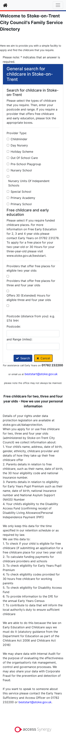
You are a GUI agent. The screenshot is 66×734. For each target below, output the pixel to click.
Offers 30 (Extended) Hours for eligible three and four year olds (29, 298)
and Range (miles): (19, 339)
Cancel (45, 358)
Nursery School (21, 170)
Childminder (19, 139)
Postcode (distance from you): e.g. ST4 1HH (31, 318)
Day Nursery (19, 145)
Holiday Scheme (22, 151)
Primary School (21, 204)
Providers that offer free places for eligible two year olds (31, 268)
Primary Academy (23, 198)
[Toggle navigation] (58, 5)
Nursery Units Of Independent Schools (29, 183)
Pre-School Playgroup (26, 164)
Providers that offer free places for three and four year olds (31, 283)
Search (25, 358)
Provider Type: (17, 133)
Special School (21, 191)
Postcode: (14, 326)
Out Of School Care (24, 158)
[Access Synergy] (33, 729)
